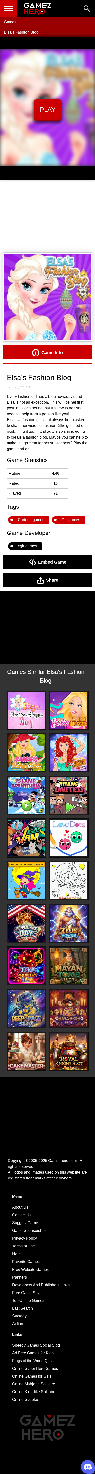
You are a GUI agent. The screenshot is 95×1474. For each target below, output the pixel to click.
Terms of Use (23, 1246)
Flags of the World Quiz (32, 1361)
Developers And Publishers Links (41, 1285)
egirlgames (27, 546)
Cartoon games (31, 520)
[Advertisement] (47, 216)
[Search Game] (87, 9)
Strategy (19, 1316)
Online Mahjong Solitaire (33, 1384)
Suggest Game (25, 1223)
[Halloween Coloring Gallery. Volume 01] (26, 880)
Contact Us (21, 1215)
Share (52, 579)
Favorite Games (26, 1262)
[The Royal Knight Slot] (68, 1051)
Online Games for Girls (31, 1376)
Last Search (22, 1308)
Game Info (52, 352)
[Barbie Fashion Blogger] (68, 710)
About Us (20, 1207)
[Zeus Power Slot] (68, 923)
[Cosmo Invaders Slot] (26, 966)
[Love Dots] (68, 838)
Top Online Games (28, 1300)
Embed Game (52, 561)
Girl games (70, 520)
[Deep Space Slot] (26, 1008)
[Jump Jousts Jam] (26, 838)
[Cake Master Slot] (26, 1051)
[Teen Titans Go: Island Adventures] (26, 795)
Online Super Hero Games (35, 1368)
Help (16, 1254)
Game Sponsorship (29, 1230)
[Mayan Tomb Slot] (68, 966)
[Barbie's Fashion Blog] (26, 752)
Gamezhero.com (62, 1161)
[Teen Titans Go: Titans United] (68, 795)
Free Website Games (30, 1269)
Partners (19, 1277)
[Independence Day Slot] (26, 923)
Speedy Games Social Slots (36, 1345)
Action (17, 1324)
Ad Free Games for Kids (33, 1353)
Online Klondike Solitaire (33, 1392)
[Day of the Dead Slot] (68, 1008)
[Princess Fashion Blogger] (68, 752)
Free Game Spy (25, 1293)
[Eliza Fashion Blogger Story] (26, 710)
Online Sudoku (25, 1400)
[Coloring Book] (68, 880)
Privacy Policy (24, 1238)
